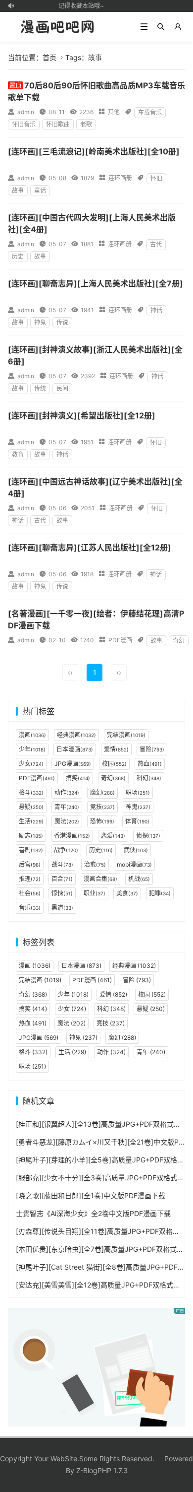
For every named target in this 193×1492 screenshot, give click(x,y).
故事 (18, 190)
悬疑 (31, 807)
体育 (137, 821)
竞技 (102, 807)
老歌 (86, 124)
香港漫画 (72, 835)
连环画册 (120, 178)
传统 (40, 388)
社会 (30, 893)
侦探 (148, 835)
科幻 (149, 778)
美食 (127, 893)
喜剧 (31, 850)
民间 (62, 388)
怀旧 (156, 178)
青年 (66, 807)
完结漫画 (126, 735)
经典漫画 (76, 735)
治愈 (95, 864)
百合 (62, 878)
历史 (18, 256)
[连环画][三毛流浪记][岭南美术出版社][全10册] (94, 151)
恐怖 (102, 821)
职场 (138, 792)
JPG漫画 (72, 763)
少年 (32, 749)
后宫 (30, 864)
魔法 (66, 821)
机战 (139, 878)
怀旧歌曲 (58, 124)
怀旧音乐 (24, 124)
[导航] (144, 27)
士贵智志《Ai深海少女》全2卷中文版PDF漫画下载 (93, 1213)
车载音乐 (150, 112)
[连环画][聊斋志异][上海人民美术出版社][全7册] (95, 283)
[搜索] (160, 27)
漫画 (32, 735)
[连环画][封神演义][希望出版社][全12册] (81, 415)
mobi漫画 (134, 864)
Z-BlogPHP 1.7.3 (102, 1470)
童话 (40, 190)
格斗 (31, 792)
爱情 (116, 749)
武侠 (136, 850)
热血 (150, 763)
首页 (49, 57)
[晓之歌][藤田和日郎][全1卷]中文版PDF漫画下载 (90, 1195)
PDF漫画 (120, 640)
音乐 (30, 907)
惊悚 (62, 893)
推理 (30, 878)
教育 (18, 454)
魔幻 (102, 792)
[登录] (177, 27)
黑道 (62, 907)
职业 (94, 893)
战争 (66, 850)
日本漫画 (74, 749)
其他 (114, 112)
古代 (156, 244)
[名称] (97, 1366)
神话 (156, 310)
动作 (66, 792)
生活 (31, 821)
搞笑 (78, 778)
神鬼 (40, 322)
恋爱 (113, 835)
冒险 (152, 749)
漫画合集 (100, 878)
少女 (31, 763)
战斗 (62, 864)
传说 (62, 322)
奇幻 (179, 640)
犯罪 (160, 893)
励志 (31, 835)
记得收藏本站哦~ (78, 5)
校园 (114, 763)
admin (25, 112)
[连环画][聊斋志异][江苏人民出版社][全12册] (89, 547)
